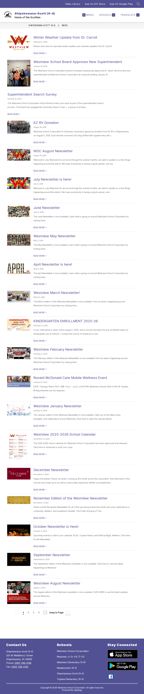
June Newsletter (46, 208)
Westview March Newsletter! (56, 293)
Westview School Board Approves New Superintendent (77, 62)
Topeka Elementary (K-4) (70, 679)
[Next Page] (45, 612)
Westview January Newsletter (57, 406)
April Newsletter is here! (52, 264)
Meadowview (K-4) (67, 668)
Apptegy (78, 690)
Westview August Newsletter (56, 583)
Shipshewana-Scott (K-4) (42, 25)
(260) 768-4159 (19, 666)
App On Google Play (121, 4)
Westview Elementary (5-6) (71, 662)
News (65, 25)
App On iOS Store (95, 4)
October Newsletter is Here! (55, 527)
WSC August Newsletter (53, 151)
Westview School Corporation (73, 651)
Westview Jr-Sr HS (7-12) (70, 656)
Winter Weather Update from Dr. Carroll (65, 37)
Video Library (72, 4)
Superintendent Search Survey (32, 94)
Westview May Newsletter (54, 236)
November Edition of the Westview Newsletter (70, 498)
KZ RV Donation (46, 123)
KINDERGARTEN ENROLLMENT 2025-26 (65, 321)
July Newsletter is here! (52, 179)
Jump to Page (56, 612)
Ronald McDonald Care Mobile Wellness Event (70, 378)
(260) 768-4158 (22, 663)
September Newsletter (51, 555)
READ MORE (40, 53)
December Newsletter (51, 470)
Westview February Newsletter (58, 349)
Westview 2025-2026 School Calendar (64, 434)
